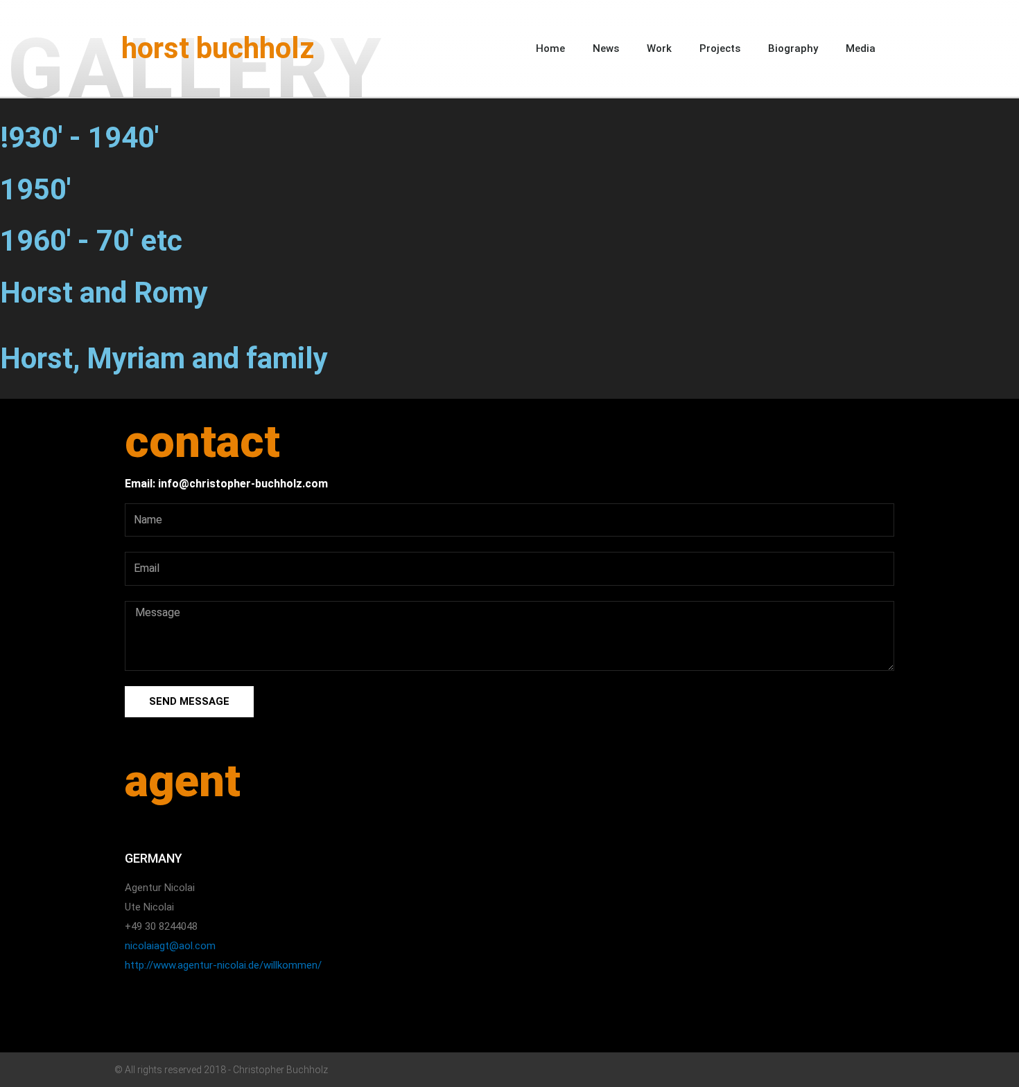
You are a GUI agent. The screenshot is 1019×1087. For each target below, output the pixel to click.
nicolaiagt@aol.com (170, 946)
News (606, 48)
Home (550, 48)
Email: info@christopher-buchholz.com (226, 483)
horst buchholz (217, 48)
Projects (719, 48)
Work (659, 48)
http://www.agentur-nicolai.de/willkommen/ (223, 965)
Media (861, 48)
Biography (793, 48)
